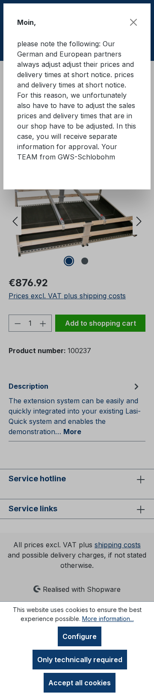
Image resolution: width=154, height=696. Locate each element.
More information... (108, 618)
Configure (79, 636)
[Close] (133, 22)
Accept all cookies (79, 682)
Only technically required (79, 659)
